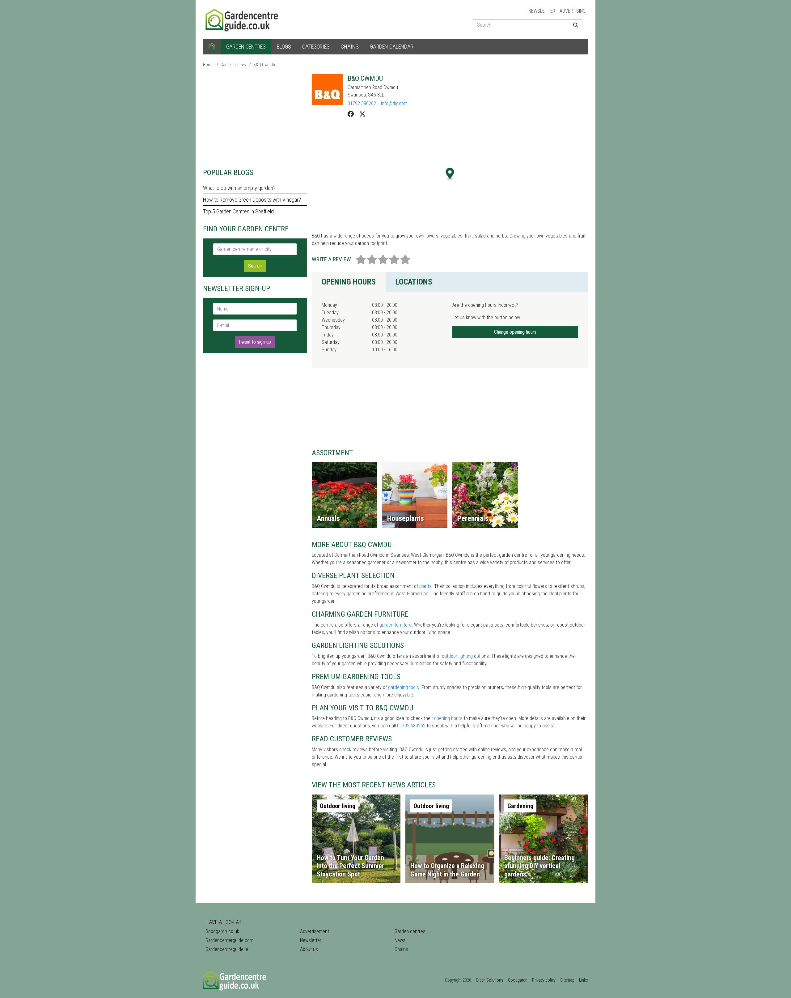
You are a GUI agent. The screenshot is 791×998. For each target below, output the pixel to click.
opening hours (448, 718)
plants (425, 586)
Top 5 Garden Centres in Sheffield (238, 211)
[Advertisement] (255, 117)
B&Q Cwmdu (264, 64)
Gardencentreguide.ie (226, 949)
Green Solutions (489, 980)
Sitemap (567, 980)
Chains (350, 46)
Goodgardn (517, 980)
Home (208, 64)
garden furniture (395, 625)
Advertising (573, 11)
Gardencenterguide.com (229, 940)
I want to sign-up (255, 342)
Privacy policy (544, 980)
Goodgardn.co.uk (222, 931)
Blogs (284, 46)
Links (583, 980)
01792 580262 (362, 103)
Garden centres (246, 46)
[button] (450, 174)
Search (255, 266)
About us (309, 949)
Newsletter (541, 11)
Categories (316, 46)
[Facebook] (350, 114)
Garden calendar (391, 46)
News (400, 940)
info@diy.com (394, 103)
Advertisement (314, 931)
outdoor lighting (457, 656)
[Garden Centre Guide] (242, 19)
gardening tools (403, 687)
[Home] (212, 46)
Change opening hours (515, 332)
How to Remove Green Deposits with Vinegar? (252, 199)
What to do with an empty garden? (239, 188)
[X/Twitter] (362, 114)
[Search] (573, 24)
